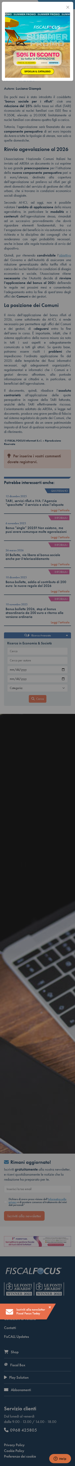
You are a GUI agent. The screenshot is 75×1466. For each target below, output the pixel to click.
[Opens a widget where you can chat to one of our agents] (60, 1459)
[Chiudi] (68, 7)
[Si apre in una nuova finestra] (37, 44)
